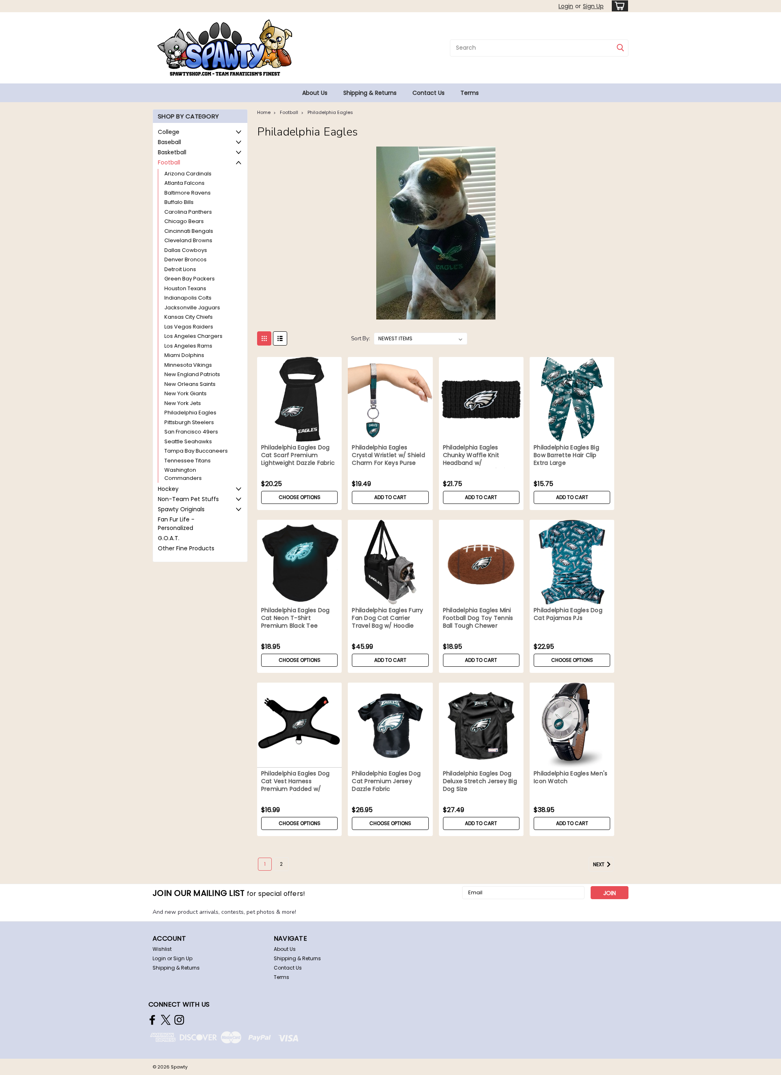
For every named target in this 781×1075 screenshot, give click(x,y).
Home (264, 112)
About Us (314, 93)
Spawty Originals (181, 509)
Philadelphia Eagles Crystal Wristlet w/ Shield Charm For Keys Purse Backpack (388, 459)
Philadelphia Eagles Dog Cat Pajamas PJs (568, 614)
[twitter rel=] (166, 1020)
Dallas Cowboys (185, 250)
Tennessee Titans (187, 460)
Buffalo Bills (179, 202)
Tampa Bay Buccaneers (196, 451)
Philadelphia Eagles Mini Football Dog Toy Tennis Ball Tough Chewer (478, 618)
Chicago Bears (184, 221)
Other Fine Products (186, 548)
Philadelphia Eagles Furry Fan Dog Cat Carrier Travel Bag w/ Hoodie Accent (387, 621)
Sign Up (593, 6)
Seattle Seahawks (188, 441)
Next (599, 864)
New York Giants (185, 393)
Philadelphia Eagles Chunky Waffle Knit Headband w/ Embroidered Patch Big (476, 459)
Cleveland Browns (188, 240)
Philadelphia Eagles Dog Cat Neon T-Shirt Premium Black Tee (295, 618)
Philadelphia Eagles (190, 412)
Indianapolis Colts (188, 298)
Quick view (299, 435)
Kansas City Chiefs (188, 317)
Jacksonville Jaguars (192, 307)
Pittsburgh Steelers (189, 422)
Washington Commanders (183, 474)
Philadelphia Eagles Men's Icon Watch (570, 777)
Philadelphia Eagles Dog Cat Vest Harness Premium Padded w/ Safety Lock (295, 785)
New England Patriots (192, 374)
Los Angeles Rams (188, 346)
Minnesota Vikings (188, 365)
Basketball (172, 152)
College (168, 132)
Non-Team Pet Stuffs (188, 499)
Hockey (168, 489)
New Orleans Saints (190, 384)
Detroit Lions (180, 269)
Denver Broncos (185, 259)
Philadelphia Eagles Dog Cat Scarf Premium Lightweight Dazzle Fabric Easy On (298, 459)
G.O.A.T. (168, 538)
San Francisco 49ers (191, 432)
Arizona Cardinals (188, 173)
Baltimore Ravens (187, 193)
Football (169, 162)
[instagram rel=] (179, 1020)
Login (565, 6)
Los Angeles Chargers (193, 336)
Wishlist (162, 949)
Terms (469, 93)
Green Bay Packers (189, 278)
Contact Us (428, 93)
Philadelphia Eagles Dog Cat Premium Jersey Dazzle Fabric (386, 781)
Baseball (169, 142)
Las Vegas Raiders (188, 327)
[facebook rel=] (152, 1020)
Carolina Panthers (188, 212)
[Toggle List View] (280, 338)
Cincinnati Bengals (188, 231)
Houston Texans (185, 288)
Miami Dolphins (184, 355)
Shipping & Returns (370, 93)
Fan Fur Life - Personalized (176, 523)
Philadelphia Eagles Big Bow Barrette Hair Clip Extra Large (566, 455)
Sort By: (360, 338)
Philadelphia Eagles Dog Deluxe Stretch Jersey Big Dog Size (480, 781)
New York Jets (182, 403)
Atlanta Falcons (184, 183)
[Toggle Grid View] (264, 338)
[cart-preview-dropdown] (618, 5)
